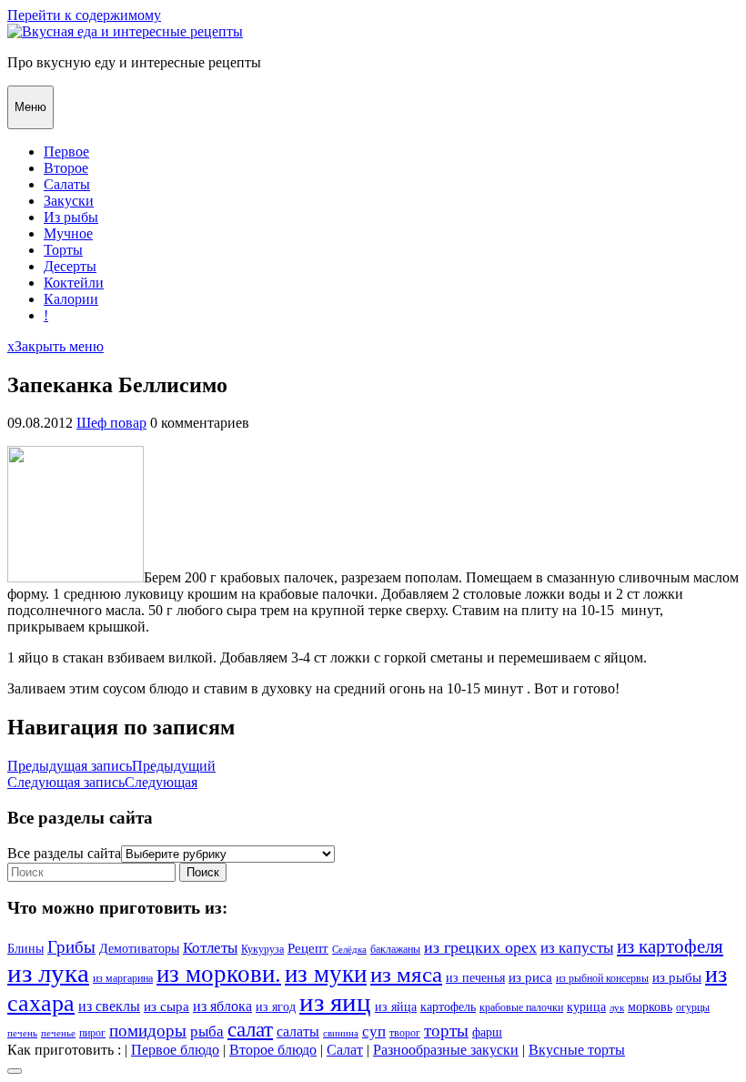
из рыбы (676, 977)
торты (446, 1030)
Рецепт (307, 948)
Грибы (71, 946)
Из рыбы (71, 217)
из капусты (576, 947)
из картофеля (670, 946)
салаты (298, 1031)
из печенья (475, 978)
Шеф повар (111, 422)
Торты (63, 250)
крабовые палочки (521, 1007)
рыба (207, 1031)
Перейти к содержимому (84, 15)
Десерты (70, 266)
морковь (650, 1007)
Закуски (69, 200)
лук (617, 1008)
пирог (92, 1032)
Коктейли (74, 282)
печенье (58, 1033)
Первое (66, 151)
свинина (340, 1033)
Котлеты (210, 947)
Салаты (67, 184)
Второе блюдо (273, 1049)
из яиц (335, 1002)
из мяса (406, 974)
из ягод (276, 1007)
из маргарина (123, 978)
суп (374, 1031)
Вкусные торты (577, 1049)
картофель (448, 1007)
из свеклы (109, 1006)
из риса (530, 977)
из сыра (166, 1006)
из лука (48, 972)
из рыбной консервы (602, 978)
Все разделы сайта (64, 853)
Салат (345, 1049)
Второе (66, 168)
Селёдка (349, 950)
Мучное (68, 233)
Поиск (202, 872)
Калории (71, 299)
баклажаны (395, 949)
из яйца (396, 1007)
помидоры (147, 1030)
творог (404, 1032)
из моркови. (218, 973)
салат (250, 1029)
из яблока (222, 1006)
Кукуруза (262, 949)
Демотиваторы (139, 949)
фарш (487, 1032)
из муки (326, 973)
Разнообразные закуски (446, 1049)
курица (586, 1007)
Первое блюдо (175, 1049)
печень (22, 1033)
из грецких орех (480, 947)
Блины (25, 949)
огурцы (693, 1007)
